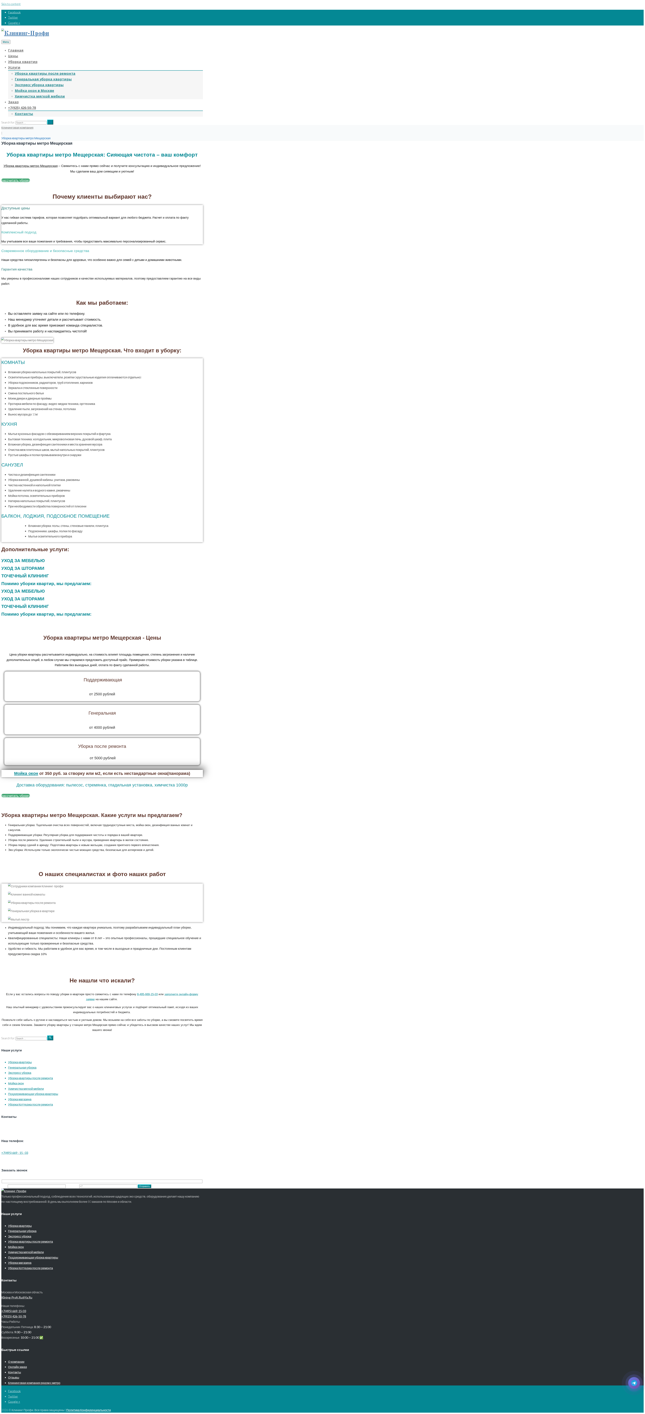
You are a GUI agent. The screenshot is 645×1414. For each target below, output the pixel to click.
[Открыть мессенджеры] (634, 1383)
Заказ (13, 102)
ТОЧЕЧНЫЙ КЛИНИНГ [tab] (25, 575)
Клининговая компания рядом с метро (34, 1383)
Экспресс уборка (19, 1073)
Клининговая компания (17, 127)
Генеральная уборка (22, 1067)
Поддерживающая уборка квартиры (33, 1094)
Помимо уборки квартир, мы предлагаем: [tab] (46, 583)
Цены (13, 56)
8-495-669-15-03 (147, 994)
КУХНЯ (9, 424)
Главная (16, 50)
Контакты (24, 113)
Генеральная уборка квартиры (43, 79)
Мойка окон (26, 773)
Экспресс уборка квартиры (39, 85)
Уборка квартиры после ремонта (45, 73)
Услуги (14, 67)
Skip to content (11, 4)
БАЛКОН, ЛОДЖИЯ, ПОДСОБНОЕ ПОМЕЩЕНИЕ (55, 516)
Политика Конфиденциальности (88, 1410)
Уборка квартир (22, 61)
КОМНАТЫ (13, 362)
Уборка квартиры (20, 1062)
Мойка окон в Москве (34, 90)
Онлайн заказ (17, 1367)
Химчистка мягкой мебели (40, 96)
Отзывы (13, 1377)
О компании (16, 1361)
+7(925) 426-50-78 (22, 107)
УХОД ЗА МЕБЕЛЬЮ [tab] (23, 560)
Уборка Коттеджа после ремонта (30, 1104)
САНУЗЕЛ (12, 464)
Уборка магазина (19, 1099)
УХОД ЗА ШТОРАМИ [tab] (22, 568)
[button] (102, 362)
